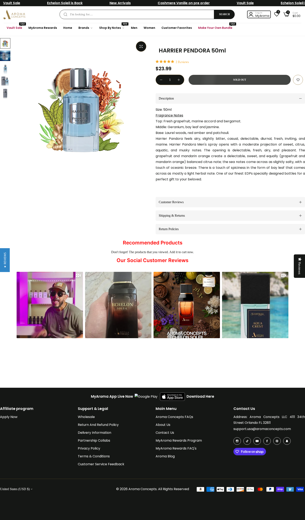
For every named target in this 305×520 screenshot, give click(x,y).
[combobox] (147, 14)
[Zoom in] (141, 46)
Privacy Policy (89, 448)
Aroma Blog (165, 456)
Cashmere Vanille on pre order (184, 3)
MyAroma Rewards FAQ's (176, 448)
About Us (163, 424)
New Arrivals (120, 3)
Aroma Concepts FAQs (174, 416)
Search (224, 14)
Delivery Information (94, 432)
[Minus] (161, 80)
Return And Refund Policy (98, 424)
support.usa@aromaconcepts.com (262, 428)
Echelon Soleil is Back (65, 3)
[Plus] (178, 80)
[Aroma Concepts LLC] (14, 14)
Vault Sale (11, 3)
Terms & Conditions (94, 456)
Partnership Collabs (94, 440)
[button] (298, 80)
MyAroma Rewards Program (179, 440)
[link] (85, 28)
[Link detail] (237, 441)
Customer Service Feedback (101, 464)
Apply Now (8, 416)
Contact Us (165, 432)
